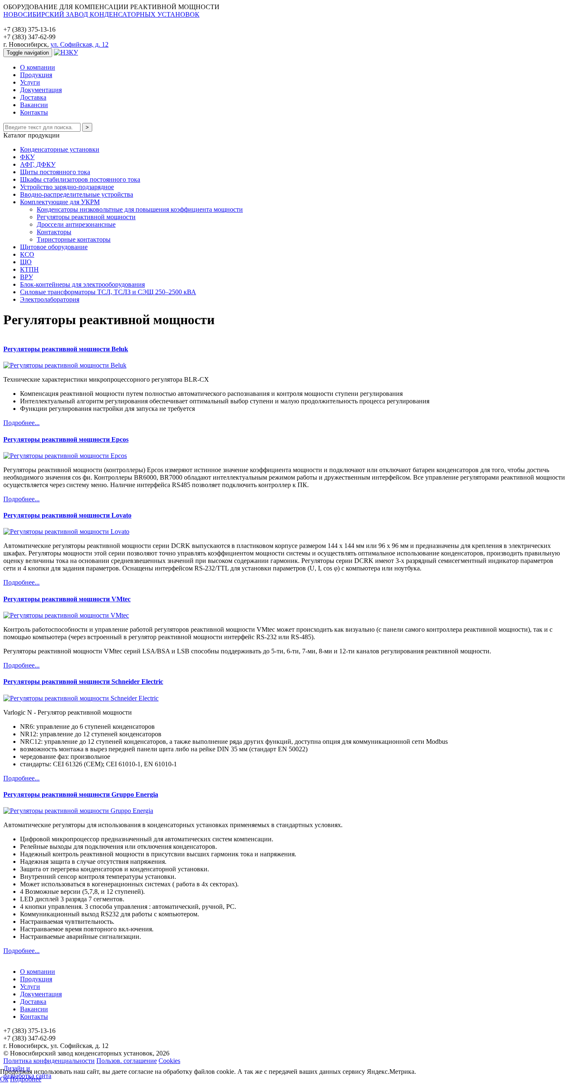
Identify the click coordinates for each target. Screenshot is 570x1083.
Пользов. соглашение (126, 1060)
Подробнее (25, 1079)
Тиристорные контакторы (74, 239)
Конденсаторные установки (59, 149)
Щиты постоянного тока (55, 171)
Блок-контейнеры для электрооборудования (82, 284)
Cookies (169, 1060)
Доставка (33, 97)
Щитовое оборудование (54, 246)
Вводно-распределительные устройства (76, 194)
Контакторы (54, 231)
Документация (41, 89)
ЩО (26, 261)
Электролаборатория (49, 299)
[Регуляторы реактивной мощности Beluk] (64, 365)
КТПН (29, 269)
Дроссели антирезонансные (76, 224)
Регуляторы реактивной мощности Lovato (67, 515)
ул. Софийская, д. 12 (79, 44)
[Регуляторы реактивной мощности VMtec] (66, 615)
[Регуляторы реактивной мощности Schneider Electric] (81, 698)
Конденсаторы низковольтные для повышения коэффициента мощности (140, 209)
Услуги (30, 82)
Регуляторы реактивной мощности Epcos (66, 439)
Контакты (34, 112)
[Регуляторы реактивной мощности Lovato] (66, 531)
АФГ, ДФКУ (37, 164)
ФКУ (27, 156)
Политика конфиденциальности (49, 1060)
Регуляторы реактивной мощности (86, 216)
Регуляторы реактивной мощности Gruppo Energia (80, 794)
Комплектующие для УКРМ (60, 201)
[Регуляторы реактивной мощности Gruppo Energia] (78, 810)
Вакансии (34, 104)
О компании (37, 67)
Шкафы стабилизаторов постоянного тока (80, 179)
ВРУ (26, 276)
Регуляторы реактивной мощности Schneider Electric (83, 681)
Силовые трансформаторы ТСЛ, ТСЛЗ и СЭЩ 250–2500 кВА (108, 291)
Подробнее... (21, 422)
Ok (4, 1079)
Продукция (36, 74)
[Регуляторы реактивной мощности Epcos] (65, 455)
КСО (27, 254)
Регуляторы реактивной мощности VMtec (67, 599)
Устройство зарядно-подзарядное (67, 186)
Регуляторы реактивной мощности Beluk (65, 349)
